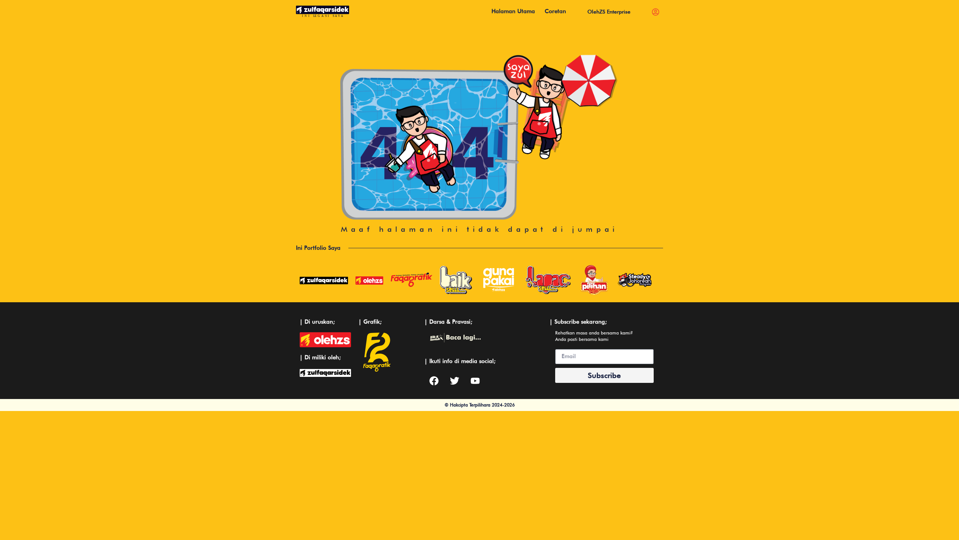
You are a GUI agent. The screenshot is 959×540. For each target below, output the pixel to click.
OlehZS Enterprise (608, 12)
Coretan (555, 11)
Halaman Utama (513, 11)
